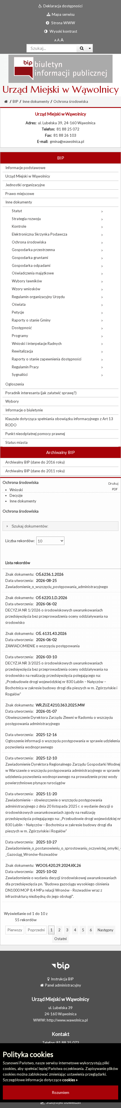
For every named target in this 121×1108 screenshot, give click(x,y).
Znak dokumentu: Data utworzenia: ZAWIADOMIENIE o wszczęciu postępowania (42, 639)
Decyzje (16, 495)
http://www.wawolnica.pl (67, 1020)
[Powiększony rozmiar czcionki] (58, 40)
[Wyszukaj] (82, 48)
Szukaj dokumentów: (30, 526)
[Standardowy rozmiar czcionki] (55, 40)
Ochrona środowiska (70, 101)
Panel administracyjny (63, 985)
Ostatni (60, 938)
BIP (15, 101)
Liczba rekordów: (20, 540)
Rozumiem (60, 1092)
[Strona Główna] (60, 68)
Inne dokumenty (36, 101)
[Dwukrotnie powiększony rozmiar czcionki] (62, 40)
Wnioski (16, 489)
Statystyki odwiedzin (63, 1102)
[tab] (60, 526)
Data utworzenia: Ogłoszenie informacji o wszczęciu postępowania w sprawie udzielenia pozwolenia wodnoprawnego (62, 740)
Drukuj (113, 483)
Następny (105, 930)
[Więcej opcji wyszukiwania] (90, 48)
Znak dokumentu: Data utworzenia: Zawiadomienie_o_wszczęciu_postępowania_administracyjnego (56, 580)
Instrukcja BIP (62, 979)
